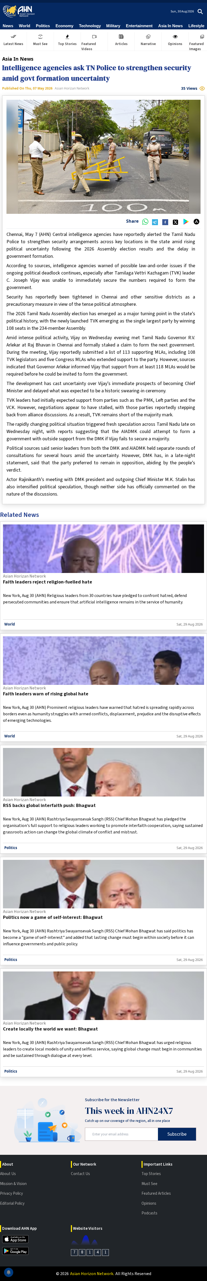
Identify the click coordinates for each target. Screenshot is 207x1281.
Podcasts (149, 1213)
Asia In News (170, 25)
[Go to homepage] (19, 11)
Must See (149, 1184)
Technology (90, 25)
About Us (8, 1174)
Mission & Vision (13, 1184)
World (24, 25)
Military (113, 25)
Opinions (149, 1203)
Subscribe (177, 1134)
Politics (43, 25)
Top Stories (151, 1174)
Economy (64, 25)
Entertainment (139, 25)
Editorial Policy (12, 1203)
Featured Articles (156, 1193)
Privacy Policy (11, 1193)
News (8, 25)
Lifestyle (196, 25)
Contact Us (80, 1174)
